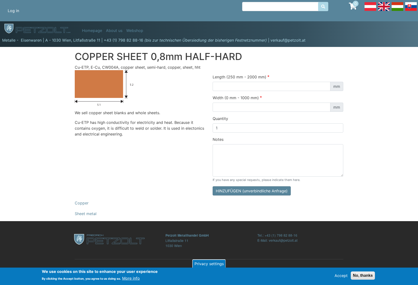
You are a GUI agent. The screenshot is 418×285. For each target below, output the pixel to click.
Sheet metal (86, 213)
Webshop (134, 30)
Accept (341, 275)
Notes (218, 139)
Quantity (220, 118)
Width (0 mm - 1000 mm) (236, 97)
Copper (82, 203)
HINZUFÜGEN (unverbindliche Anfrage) (252, 190)
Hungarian (397, 10)
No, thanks (363, 275)
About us (114, 30)
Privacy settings (209, 263)
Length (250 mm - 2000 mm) (239, 77)
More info (131, 278)
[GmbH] (40, 28)
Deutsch (370, 10)
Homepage (92, 30)
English (384, 10)
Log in (13, 10)
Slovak (411, 10)
